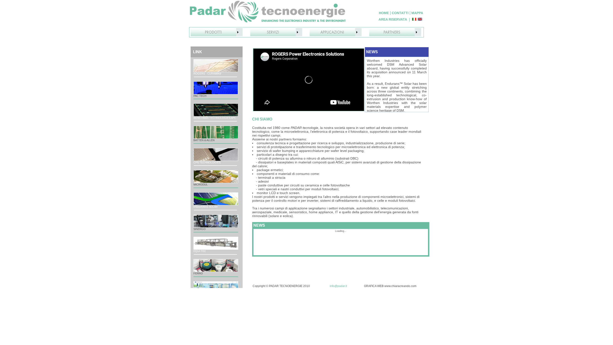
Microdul (200, 184)
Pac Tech (199, 95)
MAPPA (417, 13)
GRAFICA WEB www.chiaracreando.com (390, 286)
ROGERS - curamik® (207, 73)
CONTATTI (400, 13)
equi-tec (199, 251)
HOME (384, 13)
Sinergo (199, 229)
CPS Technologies (207, 162)
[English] (420, 19)
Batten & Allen (204, 140)
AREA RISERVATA (393, 19)
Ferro (198, 273)
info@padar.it (338, 286)
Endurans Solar (205, 206)
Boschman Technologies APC (214, 117)
